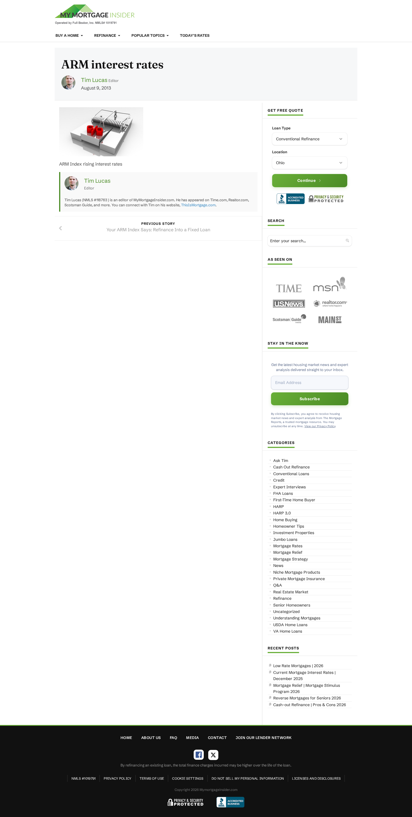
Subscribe (310, 398)
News (278, 565)
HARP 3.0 (282, 513)
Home (126, 737)
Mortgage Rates (287, 545)
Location (279, 152)
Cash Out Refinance (291, 467)
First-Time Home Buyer (294, 499)
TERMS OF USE (152, 778)
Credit (278, 480)
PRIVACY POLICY (117, 778)
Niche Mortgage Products (296, 572)
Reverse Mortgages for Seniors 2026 (307, 698)
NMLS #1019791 (83, 778)
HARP (278, 506)
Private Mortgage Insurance (299, 578)
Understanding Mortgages (296, 618)
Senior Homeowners (291, 605)
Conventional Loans (291, 473)
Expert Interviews (289, 486)
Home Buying (285, 519)
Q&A (277, 585)
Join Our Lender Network (264, 737)
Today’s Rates (194, 35)
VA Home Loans (287, 631)
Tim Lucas (94, 79)
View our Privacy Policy (319, 426)
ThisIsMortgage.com (198, 205)
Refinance (105, 35)
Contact (217, 737)
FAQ (173, 737)
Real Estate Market (290, 591)
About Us (151, 737)
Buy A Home (67, 35)
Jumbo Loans (285, 539)
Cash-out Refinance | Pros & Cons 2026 (309, 704)
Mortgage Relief (287, 552)
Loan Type (281, 128)
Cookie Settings (187, 778)
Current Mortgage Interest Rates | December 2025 (304, 675)
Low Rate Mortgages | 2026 (298, 665)
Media (192, 737)
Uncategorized (286, 611)
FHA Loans (283, 493)
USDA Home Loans (290, 624)
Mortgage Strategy (290, 559)
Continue (306, 180)
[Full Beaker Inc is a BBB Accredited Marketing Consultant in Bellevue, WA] (291, 198)
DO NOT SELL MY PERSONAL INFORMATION (248, 778)
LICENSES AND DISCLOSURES (316, 778)
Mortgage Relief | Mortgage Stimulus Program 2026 (306, 688)
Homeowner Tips (288, 526)
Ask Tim (280, 460)
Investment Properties (293, 532)
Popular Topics (148, 35)
